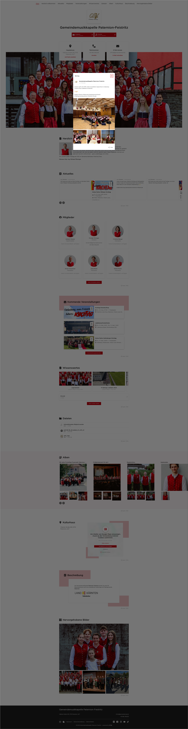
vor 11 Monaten (82, 82)
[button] (94, 113)
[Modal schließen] (94, 364)
